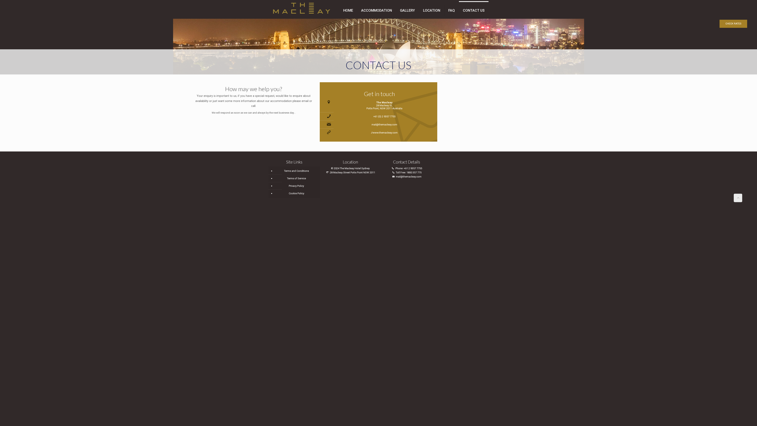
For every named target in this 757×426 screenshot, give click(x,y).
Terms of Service (296, 178)
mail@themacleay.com (384, 124)
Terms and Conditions (296, 170)
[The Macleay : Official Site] (301, 7)
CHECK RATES (733, 23)
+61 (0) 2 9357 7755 (384, 116)
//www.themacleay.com (384, 132)
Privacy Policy (296, 185)
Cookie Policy (296, 193)
